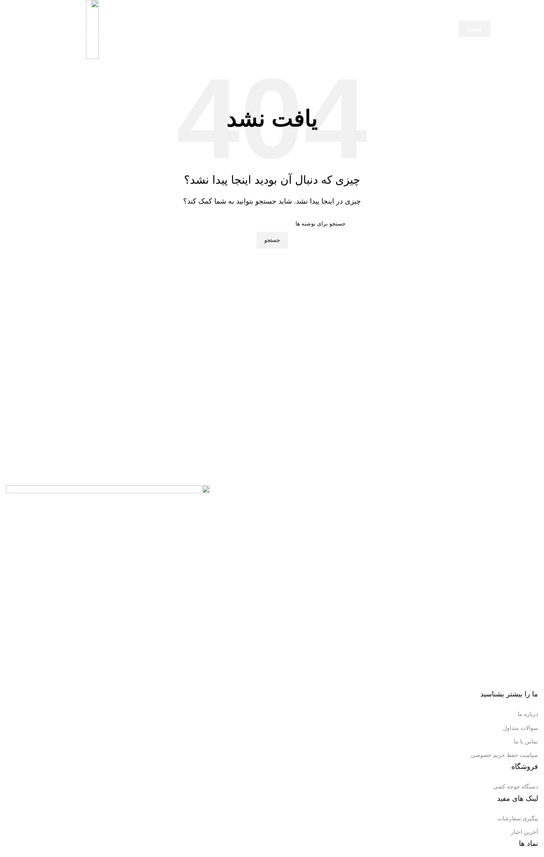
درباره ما (528, 714)
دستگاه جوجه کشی (515, 786)
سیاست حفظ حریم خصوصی (504, 755)
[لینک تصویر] (108, 587)
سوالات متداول (520, 728)
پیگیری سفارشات (517, 818)
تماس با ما (526, 741)
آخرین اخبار (524, 832)
